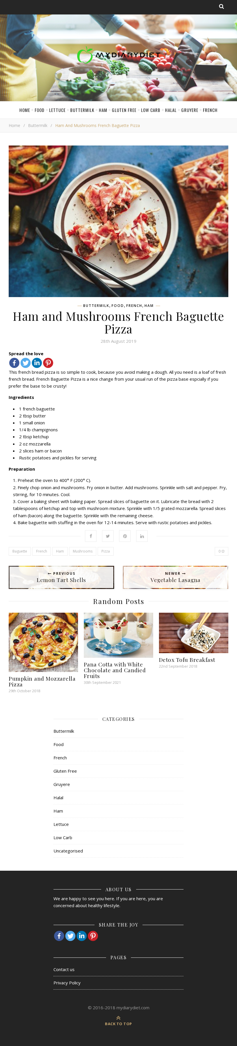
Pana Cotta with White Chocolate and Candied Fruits (115, 669)
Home (24, 110)
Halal (171, 110)
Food (40, 110)
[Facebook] (14, 363)
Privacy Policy (67, 983)
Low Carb (150, 110)
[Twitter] (26, 363)
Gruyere (189, 110)
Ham (103, 110)
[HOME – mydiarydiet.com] (118, 55)
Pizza (105, 551)
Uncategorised (68, 851)
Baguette (19, 551)
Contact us (64, 969)
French (210, 110)
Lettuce (57, 110)
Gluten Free (124, 110)
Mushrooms (82, 551)
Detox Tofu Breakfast (187, 659)
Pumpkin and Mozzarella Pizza (42, 681)
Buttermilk (82, 110)
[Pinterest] (48, 363)
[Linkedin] (37, 363)
